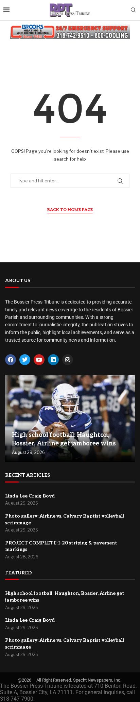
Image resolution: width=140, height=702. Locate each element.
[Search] (133, 10)
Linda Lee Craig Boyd (30, 496)
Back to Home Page (70, 209)
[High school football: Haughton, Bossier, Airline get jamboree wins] (70, 418)
